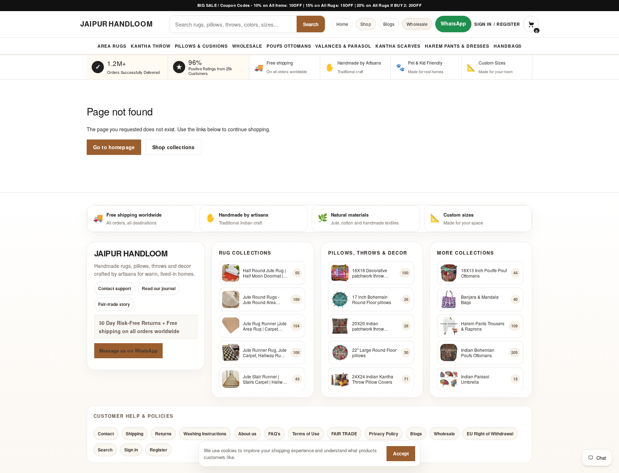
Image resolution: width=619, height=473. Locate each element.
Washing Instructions (204, 433)
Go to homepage (114, 147)
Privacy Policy (383, 433)
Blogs (389, 24)
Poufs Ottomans (289, 46)
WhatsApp (453, 23)
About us (247, 433)
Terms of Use (306, 433)
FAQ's (274, 433)
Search (310, 24)
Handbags (508, 46)
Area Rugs (111, 46)
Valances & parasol (343, 46)
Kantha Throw (151, 46)
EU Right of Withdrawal (490, 433)
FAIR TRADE (344, 433)
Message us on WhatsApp (128, 350)
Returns (163, 433)
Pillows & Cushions (201, 46)
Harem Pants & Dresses (457, 46)
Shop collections (173, 147)
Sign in (482, 24)
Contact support (114, 288)
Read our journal (159, 288)
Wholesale (417, 24)
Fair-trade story (114, 304)
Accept (401, 453)
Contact (106, 433)
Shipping (134, 433)
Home (342, 24)
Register (508, 24)
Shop (365, 24)
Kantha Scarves (398, 46)
